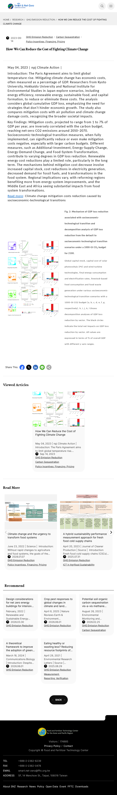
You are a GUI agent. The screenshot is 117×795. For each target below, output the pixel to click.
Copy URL (48, 367)
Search (102, 6)
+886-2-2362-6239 (29, 760)
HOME (6, 19)
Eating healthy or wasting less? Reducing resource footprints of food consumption (58, 647)
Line (42, 367)
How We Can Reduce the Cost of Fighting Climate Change (55, 433)
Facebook (22, 367)
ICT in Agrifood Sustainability (78, 564)
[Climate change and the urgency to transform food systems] (31, 511)
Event (63, 786)
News (32, 786)
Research (17, 19)
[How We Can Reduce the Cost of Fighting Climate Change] (58, 409)
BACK (58, 699)
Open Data (52, 786)
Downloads (81, 786)
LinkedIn (35, 367)
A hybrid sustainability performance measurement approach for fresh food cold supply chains (85, 537)
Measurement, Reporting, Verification (56, 676)
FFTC (71, 786)
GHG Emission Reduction (40, 19)
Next (111, 532)
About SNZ (9, 786)
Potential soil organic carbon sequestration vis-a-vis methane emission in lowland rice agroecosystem (95, 603)
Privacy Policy (52, 745)
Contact (68, 745)
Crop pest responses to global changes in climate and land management (58, 603)
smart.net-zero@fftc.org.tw (34, 770)
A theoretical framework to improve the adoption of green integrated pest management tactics (19, 647)
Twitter (28, 367)
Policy (40, 786)
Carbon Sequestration (94, 630)
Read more (15, 196)
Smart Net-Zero (20, 6)
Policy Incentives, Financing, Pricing (45, 41)
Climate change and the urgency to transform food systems (29, 535)
